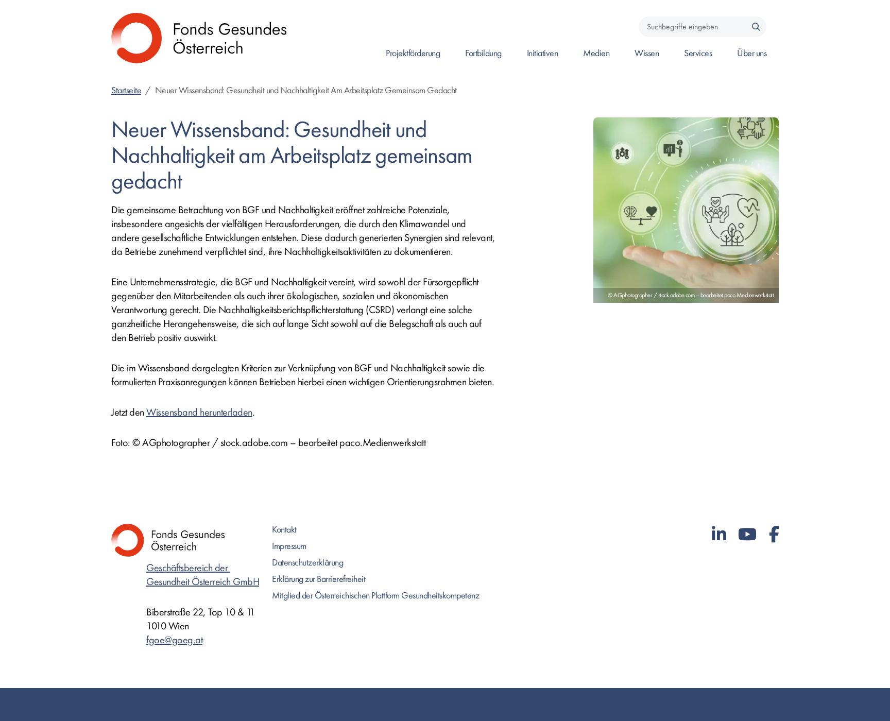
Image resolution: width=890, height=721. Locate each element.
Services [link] (698, 53)
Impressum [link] (289, 546)
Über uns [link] (751, 53)
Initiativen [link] (542, 53)
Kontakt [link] (284, 529)
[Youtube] (747, 535)
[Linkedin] (719, 535)
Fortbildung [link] (483, 53)
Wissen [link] (647, 53)
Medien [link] (596, 53)
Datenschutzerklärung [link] (307, 562)
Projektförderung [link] (413, 53)
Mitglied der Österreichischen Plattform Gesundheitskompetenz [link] (375, 595)
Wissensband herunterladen (199, 412)
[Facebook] (774, 535)
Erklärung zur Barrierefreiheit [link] (318, 579)
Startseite (126, 90)
